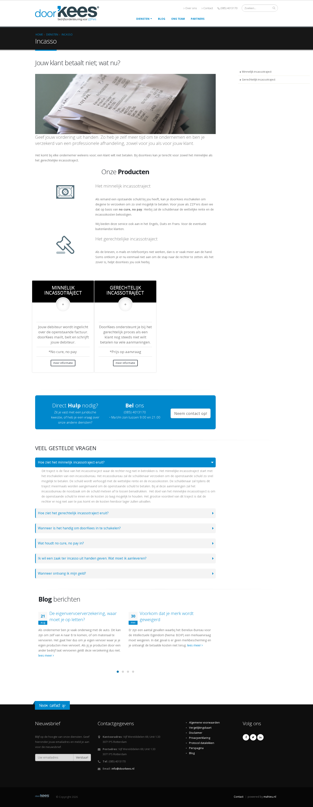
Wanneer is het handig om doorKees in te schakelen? (79, 528)
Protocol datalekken (201, 743)
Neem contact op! (190, 413)
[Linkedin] (260, 737)
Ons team (178, 19)
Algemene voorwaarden (204, 722)
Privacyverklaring (199, 738)
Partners (197, 19)
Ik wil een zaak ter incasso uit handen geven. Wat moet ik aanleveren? (92, 558)
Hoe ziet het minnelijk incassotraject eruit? (71, 462)
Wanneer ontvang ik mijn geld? (62, 573)
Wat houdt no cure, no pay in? (61, 543)
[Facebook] (246, 737)
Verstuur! (82, 757)
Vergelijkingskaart (200, 727)
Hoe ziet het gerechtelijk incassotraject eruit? (73, 513)
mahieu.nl (270, 797)
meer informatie (63, 363)
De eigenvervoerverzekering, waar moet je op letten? (83, 616)
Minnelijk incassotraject (256, 71)
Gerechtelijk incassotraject (258, 79)
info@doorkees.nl (123, 768)
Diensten (142, 19)
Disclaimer (195, 733)
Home (39, 34)
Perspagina (196, 748)
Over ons (191, 8)
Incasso (67, 34)
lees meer (45, 655)
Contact (208, 8)
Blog (161, 19)
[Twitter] (253, 737)
